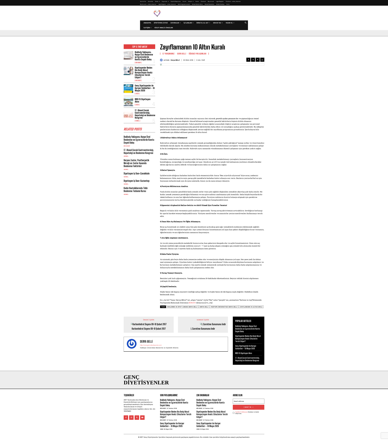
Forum (184, 1)
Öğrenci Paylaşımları (197, 54)
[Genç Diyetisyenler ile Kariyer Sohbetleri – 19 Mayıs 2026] (128, 88)
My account (211, 1)
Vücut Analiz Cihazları (163, 28)
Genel (137, 121)
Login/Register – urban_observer (167, 4)
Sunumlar (150, 1)
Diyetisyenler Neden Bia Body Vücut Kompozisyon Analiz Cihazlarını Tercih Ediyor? (143, 72)
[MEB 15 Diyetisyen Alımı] (128, 102)
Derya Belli (181, 54)
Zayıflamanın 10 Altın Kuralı (251, 307)
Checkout (203, 1)
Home (197, 1)
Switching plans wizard (184, 4)
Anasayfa (147, 23)
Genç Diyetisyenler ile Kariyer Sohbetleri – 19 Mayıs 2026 (145, 88)
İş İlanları (188, 23)
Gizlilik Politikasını (241, 412)
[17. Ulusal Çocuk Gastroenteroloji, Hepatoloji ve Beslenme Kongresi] (128, 113)
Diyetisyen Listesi (161, 23)
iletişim (147, 28)
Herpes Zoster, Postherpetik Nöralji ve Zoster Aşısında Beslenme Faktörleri (136, 163)
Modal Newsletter (209, 4)
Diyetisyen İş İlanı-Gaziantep (136, 180)
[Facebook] (248, 60)
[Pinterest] (258, 60)
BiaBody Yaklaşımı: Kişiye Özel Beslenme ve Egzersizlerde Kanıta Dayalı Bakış (144, 56)
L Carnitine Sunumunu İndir (203, 328)
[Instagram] (131, 417)
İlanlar (156, 1)
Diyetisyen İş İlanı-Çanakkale (137, 173)
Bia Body (138, 62)
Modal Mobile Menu (197, 4)
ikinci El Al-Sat (202, 23)
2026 (137, 93)
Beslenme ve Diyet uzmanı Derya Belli (182, 307)
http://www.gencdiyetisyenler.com (151, 345)
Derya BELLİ (175, 60)
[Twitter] (253, 60)
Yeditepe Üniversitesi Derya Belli (224, 307)
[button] (245, 23)
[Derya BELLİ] (162, 60)
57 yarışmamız (168, 54)
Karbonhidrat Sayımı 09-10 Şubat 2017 (149, 328)
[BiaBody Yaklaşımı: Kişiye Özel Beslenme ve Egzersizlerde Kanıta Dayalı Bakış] (128, 55)
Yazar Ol (229, 23)
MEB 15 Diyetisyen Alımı (142, 100)
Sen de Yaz (143, 1)
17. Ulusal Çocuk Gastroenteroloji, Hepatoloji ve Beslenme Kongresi (145, 114)
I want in (247, 407)
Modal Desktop (220, 4)
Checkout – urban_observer (233, 1)
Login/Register (220, 1)
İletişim (190, 1)
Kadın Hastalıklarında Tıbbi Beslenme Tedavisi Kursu (136, 189)
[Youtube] (142, 417)
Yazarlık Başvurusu (176, 1)
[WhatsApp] (262, 60)
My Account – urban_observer (148, 4)
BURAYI (192, 303)
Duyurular (164, 1)
